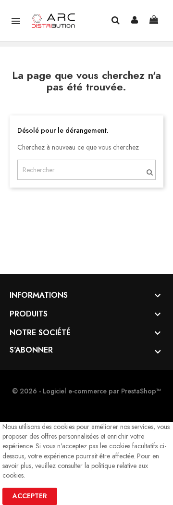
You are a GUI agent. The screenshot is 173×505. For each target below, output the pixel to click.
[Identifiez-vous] (134, 20)
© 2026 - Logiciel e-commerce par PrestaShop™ (86, 391)
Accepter (29, 496)
